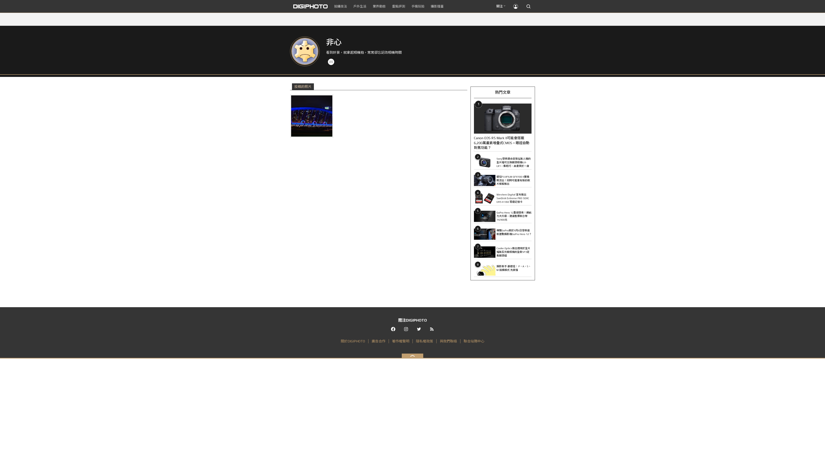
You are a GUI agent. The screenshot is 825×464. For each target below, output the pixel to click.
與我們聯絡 (448, 341)
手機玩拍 (417, 6)
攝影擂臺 (437, 6)
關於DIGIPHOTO (353, 341)
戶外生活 (359, 6)
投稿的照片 (303, 87)
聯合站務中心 (474, 341)
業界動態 (379, 6)
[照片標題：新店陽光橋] (311, 116)
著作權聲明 (400, 341)
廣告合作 (378, 341)
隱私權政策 (424, 341)
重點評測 (398, 6)
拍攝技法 (340, 6)
